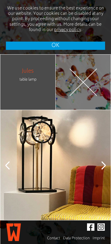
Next (99, 165)
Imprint (99, 238)
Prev (12, 165)
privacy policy (67, 30)
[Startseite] (13, 232)
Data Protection (76, 238)
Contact (53, 238)
